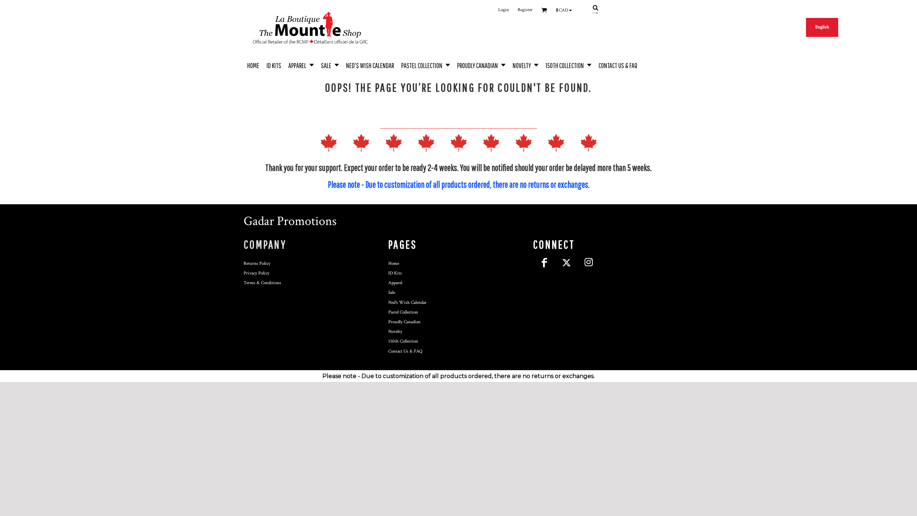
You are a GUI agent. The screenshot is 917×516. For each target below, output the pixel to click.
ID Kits (395, 273)
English (822, 27)
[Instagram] (588, 263)
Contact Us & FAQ (405, 351)
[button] (301, 65)
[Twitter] (566, 263)
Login (503, 10)
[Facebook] (544, 263)
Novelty (395, 332)
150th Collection (403, 341)
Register (525, 10)
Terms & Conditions (262, 283)
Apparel (395, 283)
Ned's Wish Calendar (407, 303)
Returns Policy (257, 264)
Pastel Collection (403, 312)
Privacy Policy (256, 273)
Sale (391, 293)
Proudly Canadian (404, 322)
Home (393, 264)
